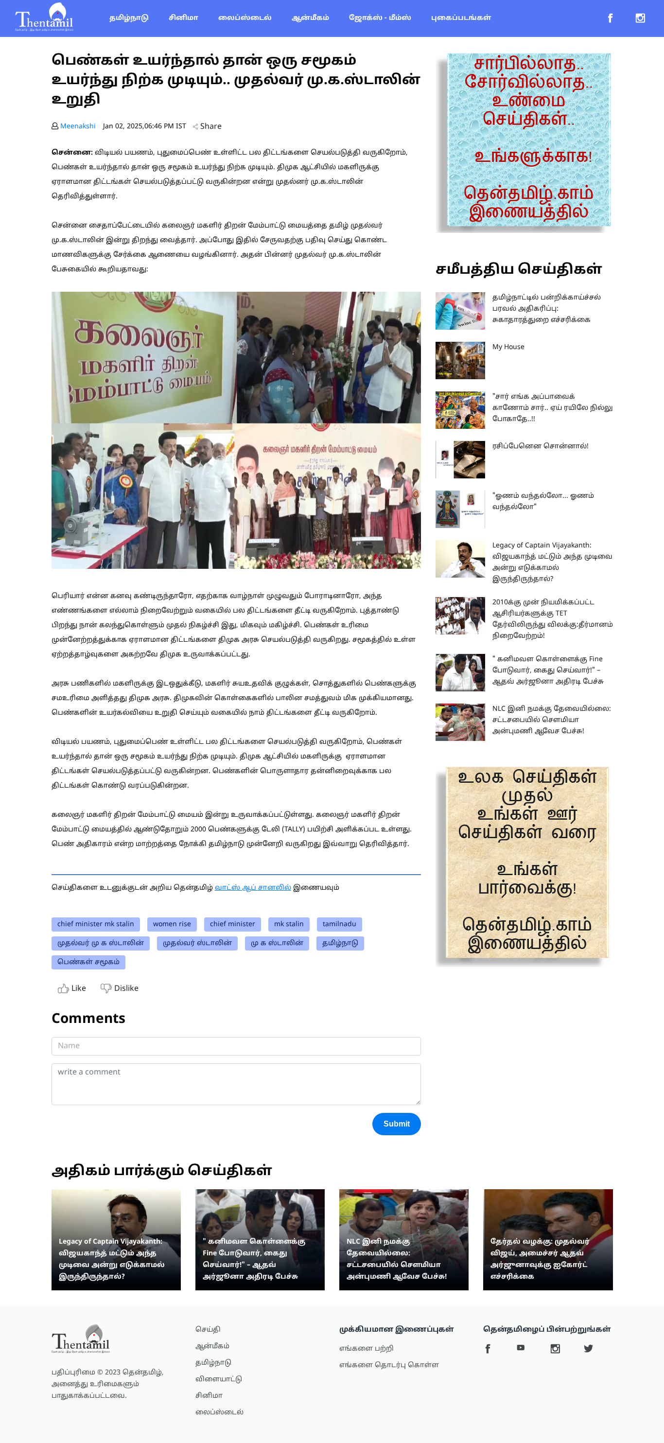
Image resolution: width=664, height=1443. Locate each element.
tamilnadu (339, 924)
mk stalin (289, 924)
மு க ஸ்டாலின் (277, 943)
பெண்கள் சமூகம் (88, 962)
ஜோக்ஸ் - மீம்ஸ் (380, 18)
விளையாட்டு (218, 1379)
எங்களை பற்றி (366, 1349)
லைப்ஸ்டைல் (245, 18)
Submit (397, 1124)
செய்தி (208, 1330)
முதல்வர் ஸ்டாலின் (197, 943)
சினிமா (183, 18)
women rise (172, 924)
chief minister (232, 924)
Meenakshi (78, 127)
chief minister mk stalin (95, 924)
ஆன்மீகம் (310, 18)
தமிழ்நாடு (129, 18)
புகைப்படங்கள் (461, 18)
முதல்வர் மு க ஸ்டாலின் (100, 943)
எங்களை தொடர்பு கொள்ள (389, 1365)
